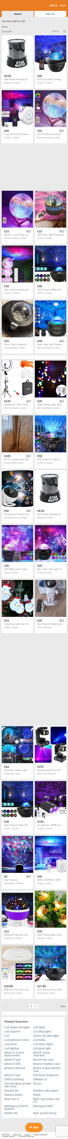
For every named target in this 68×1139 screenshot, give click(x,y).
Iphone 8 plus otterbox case (47, 1069)
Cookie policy (8, 1136)
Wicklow (20, 883)
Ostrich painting (14, 1079)
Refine (55, 31)
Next (63, 1006)
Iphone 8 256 (12, 1063)
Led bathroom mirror (16, 1039)
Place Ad (50, 14)
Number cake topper (45, 1090)
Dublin (17, 83)
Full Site (5, 1134)
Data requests (40, 1134)
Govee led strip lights (46, 1035)
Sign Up (53, 5)
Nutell (36, 1094)
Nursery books (13, 1094)
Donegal (23, 517)
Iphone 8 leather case (46, 1063)
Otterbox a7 (40, 1079)
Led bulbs (39, 1039)
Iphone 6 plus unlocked (41, 1054)
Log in (27, 1134)
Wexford (48, 627)
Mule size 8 (11, 1099)
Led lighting (11, 1048)
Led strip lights (42, 1031)
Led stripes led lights (17, 1027)
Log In (63, 5)
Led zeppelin (12, 1031)
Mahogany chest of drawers (16, 1107)
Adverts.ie (15, 6)
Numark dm (11, 1090)
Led (6, 1035)
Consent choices (26, 1136)
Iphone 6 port (12, 1059)
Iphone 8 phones (14, 1068)
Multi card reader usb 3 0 (46, 1100)
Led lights (39, 1027)
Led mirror (10, 1044)
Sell (35, 1127)
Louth (17, 773)
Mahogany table (43, 1106)
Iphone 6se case (43, 1059)
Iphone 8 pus (12, 1075)
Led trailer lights (43, 1044)
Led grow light (42, 1048)
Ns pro (37, 1083)
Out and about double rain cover (17, 1085)
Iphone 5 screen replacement (14, 1054)
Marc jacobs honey (44, 1113)
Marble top (10, 1113)
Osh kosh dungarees (46, 1075)
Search (17, 14)
